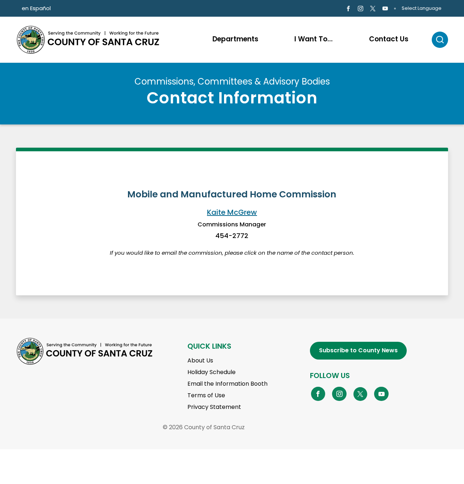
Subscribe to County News (358, 350)
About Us (200, 360)
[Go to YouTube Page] (381, 394)
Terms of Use (206, 395)
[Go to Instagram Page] (360, 8)
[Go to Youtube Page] (385, 8)
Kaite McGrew (232, 212)
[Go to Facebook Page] (348, 8)
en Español (36, 8)
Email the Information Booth (227, 384)
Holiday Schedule (211, 372)
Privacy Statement (214, 407)
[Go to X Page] (373, 8)
